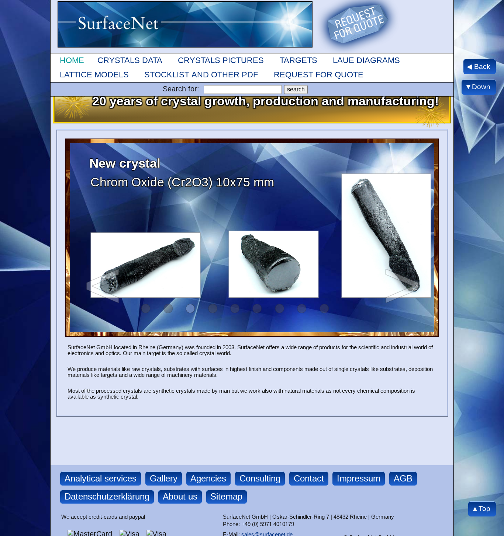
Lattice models (94, 74)
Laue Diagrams (366, 60)
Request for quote (318, 74)
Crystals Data (129, 60)
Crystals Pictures (221, 60)
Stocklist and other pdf (201, 74)
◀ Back (478, 66)
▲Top (481, 509)
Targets (298, 60)
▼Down (477, 87)
